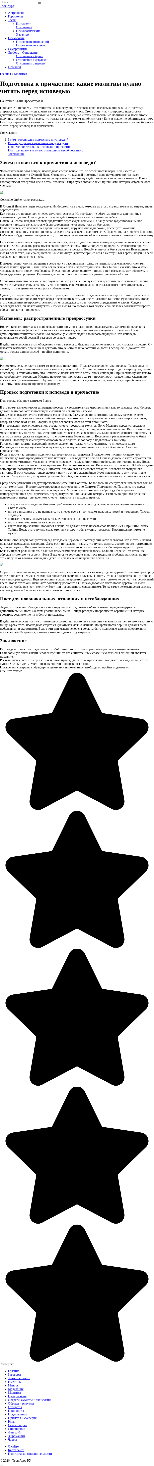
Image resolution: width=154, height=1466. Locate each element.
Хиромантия (16, 1436)
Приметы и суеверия (22, 1418)
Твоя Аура (7, 6)
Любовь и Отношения (23, 52)
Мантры (13, 1385)
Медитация (15, 1389)
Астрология (16, 12)
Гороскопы (15, 16)
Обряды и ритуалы (21, 1403)
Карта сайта (16, 1450)
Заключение (16, 154)
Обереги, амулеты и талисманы (29, 1400)
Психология (16, 38)
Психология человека (31, 45)
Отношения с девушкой (32, 59)
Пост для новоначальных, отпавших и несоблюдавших (45, 150)
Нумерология (17, 1396)
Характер (22, 34)
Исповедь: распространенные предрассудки (38, 143)
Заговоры (14, 1374)
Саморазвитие (17, 49)
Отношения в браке (29, 56)
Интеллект (23, 23)
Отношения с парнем (30, 63)
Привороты (16, 1410)
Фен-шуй (14, 1432)
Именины (14, 1381)
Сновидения (16, 1428)
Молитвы (14, 1392)
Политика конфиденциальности (30, 1453)
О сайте (13, 1446)
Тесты (12, 20)
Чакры (12, 1439)
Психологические (28, 31)
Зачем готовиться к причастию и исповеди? (38, 139)
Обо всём (14, 67)
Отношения (24, 27)
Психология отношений (32, 41)
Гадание (13, 1371)
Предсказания (17, 1414)
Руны (11, 1421)
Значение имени (19, 1378)
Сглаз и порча (17, 1425)
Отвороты (15, 1407)
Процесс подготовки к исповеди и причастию (39, 146)
